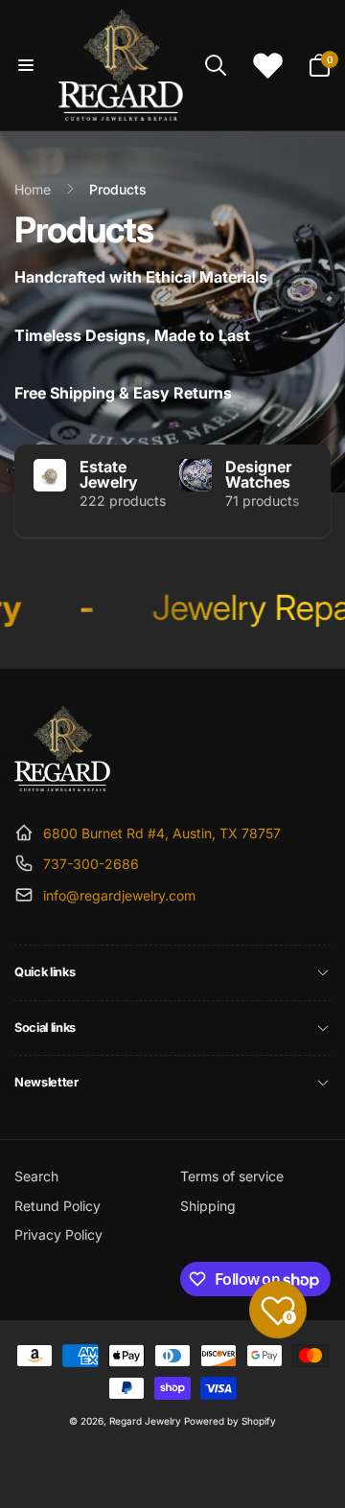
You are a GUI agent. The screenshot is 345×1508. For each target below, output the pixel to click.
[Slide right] (311, 491)
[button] (26, 65)
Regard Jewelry (145, 1421)
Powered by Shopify (230, 1421)
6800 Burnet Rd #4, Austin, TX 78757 (162, 833)
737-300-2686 (91, 864)
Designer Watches (258, 474)
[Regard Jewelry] (62, 785)
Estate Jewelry (109, 474)
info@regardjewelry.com (119, 895)
